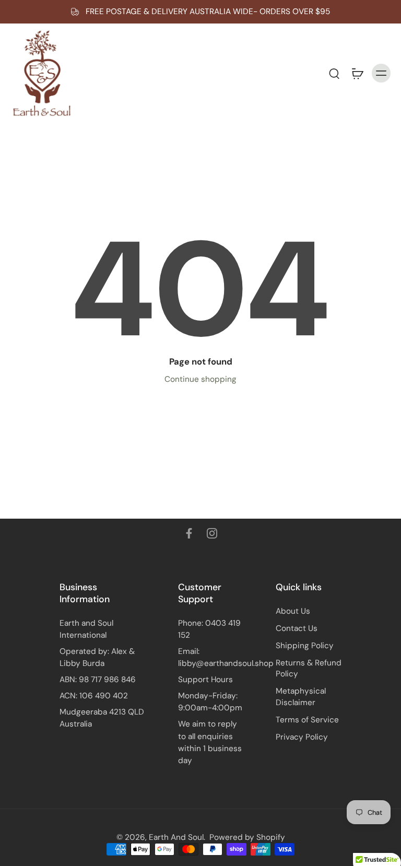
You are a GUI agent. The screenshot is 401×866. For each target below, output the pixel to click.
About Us (293, 611)
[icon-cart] (357, 73)
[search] (334, 73)
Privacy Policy (302, 737)
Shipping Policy (305, 645)
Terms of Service (307, 720)
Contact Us (296, 628)
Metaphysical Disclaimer (301, 696)
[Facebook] (189, 533)
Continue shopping (200, 379)
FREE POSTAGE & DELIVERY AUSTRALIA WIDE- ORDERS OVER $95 (208, 11)
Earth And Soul (176, 837)
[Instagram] (211, 533)
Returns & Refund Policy (308, 668)
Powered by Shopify (247, 837)
